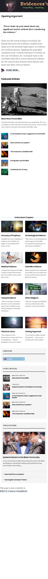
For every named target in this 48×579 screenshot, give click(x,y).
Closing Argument (33, 331)
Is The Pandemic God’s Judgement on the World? (27, 134)
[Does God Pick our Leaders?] (4, 145)
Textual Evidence (8, 298)
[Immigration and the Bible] (4, 163)
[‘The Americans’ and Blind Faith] (4, 154)
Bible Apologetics (18, 375)
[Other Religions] (36, 289)
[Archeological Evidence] (36, 226)
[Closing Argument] (36, 322)
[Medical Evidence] (12, 257)
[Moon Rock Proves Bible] (24, 99)
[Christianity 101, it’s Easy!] (4, 172)
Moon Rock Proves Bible (11, 118)
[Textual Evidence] (12, 289)
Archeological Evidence (35, 235)
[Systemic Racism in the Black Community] (6, 387)
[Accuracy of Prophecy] (12, 226)
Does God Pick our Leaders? (20, 143)
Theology (15, 384)
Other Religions (31, 298)
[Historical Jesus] (12, 322)
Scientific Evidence (33, 266)
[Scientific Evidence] (36, 257)
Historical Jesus (8, 331)
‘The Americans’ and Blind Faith (21, 151)
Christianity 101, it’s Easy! (18, 169)
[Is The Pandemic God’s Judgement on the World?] (4, 136)
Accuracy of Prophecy (10, 235)
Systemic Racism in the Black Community (27, 387)
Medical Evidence (8, 266)
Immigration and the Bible (19, 161)
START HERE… (13, 70)
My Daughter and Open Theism (16, 480)
